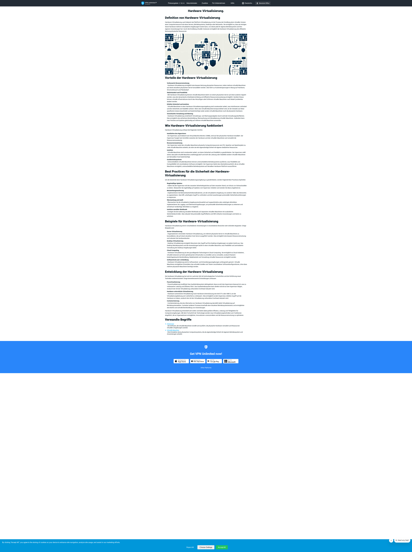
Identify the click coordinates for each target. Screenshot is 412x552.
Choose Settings (206, 547)
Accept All (222, 547)
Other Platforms (206, 368)
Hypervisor (170, 324)
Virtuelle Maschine (173, 330)
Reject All (190, 547)
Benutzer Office (264, 3)
